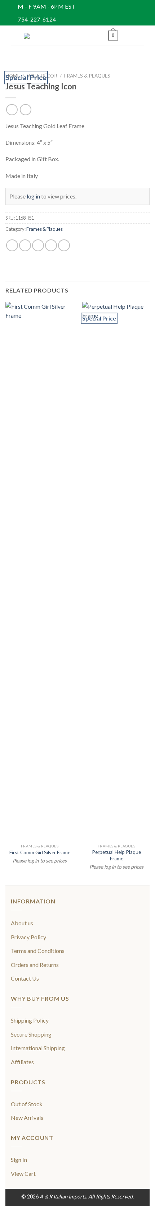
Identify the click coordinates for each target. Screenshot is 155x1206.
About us (22, 923)
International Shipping (38, 1047)
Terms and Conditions (38, 950)
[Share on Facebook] (25, 245)
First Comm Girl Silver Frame (39, 852)
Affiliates (22, 1061)
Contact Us (25, 978)
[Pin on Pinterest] (64, 245)
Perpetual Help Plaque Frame (116, 855)
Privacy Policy (28, 937)
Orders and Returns (35, 964)
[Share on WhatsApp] (12, 245)
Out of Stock (27, 1103)
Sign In (19, 1159)
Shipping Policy (30, 1020)
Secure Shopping (31, 1034)
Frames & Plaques (87, 76)
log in (33, 196)
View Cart (23, 1173)
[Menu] (15, 36)
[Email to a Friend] (51, 245)
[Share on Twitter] (38, 245)
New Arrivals (27, 1117)
